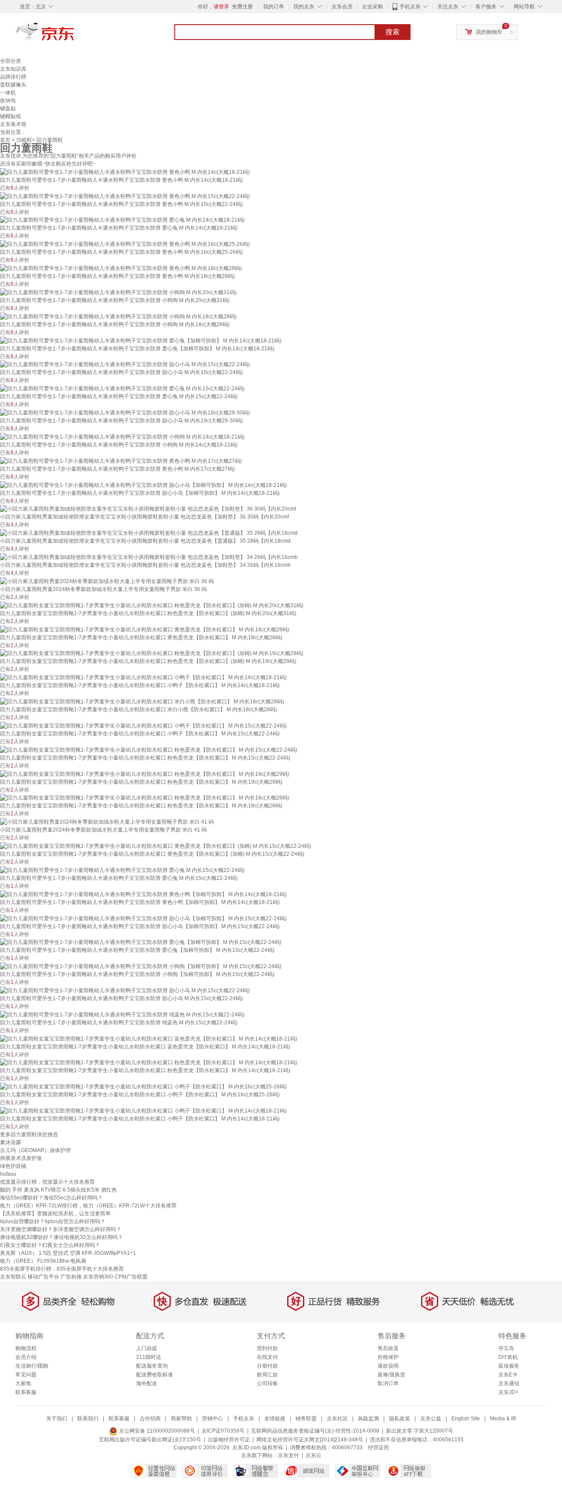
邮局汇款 (267, 1375)
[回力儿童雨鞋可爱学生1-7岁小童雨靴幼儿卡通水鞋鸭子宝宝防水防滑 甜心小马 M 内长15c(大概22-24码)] (125, 364)
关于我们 (56, 1418)
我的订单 (273, 7)
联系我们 (87, 1418)
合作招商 (150, 1418)
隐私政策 (399, 1418)
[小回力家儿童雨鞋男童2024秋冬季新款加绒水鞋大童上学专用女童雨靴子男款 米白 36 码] (107, 581)
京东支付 (288, 1455)
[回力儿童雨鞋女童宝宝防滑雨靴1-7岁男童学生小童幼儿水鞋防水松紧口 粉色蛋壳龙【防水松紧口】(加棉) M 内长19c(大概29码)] (151, 653)
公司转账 (267, 1383)
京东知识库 (13, 69)
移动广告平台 (43, 1277)
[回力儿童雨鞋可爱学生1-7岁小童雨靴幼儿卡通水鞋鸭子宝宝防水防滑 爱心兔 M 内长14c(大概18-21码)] (122, 220)
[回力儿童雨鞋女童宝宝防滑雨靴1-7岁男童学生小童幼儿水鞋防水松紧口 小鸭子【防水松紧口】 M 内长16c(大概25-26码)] (143, 1086)
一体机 (8, 93)
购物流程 (25, 1348)
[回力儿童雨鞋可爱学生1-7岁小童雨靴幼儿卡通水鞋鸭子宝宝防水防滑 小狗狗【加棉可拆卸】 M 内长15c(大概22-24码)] (140, 966)
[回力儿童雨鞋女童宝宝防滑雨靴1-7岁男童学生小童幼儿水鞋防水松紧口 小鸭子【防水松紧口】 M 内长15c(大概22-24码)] (143, 725)
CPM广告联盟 (131, 1277)
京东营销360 (98, 1277)
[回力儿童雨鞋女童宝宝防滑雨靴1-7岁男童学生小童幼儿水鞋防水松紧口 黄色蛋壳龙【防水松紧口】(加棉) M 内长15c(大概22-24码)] (155, 846)
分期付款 (267, 1366)
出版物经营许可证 (229, 1440)
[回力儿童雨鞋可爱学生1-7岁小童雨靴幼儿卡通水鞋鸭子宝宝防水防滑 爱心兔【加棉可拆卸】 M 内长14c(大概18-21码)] (140, 340)
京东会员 (342, 7)
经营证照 (378, 1447)
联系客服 (25, 1392)
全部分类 (10, 61)
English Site (465, 1418)
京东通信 (508, 1383)
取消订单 (388, 1383)
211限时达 (148, 1357)
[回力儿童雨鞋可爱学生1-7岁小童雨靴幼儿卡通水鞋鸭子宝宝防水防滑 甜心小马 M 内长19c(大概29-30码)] (125, 412)
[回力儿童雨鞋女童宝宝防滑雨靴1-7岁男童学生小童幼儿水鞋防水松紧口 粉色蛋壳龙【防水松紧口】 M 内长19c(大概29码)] (144, 774)
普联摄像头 (13, 85)
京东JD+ (508, 1392)
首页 (5, 140)
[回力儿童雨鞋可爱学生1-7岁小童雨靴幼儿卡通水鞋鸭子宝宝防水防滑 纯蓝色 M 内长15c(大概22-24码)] (122, 1014)
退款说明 (388, 1366)
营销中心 (212, 1418)
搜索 (392, 32)
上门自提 (146, 1348)
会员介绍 (25, 1357)
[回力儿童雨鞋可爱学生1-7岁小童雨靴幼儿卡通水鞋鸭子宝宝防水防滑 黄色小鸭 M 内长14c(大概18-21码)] (125, 172)
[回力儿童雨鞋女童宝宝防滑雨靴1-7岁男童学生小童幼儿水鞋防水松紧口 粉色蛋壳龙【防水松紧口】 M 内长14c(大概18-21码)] (148, 1062)
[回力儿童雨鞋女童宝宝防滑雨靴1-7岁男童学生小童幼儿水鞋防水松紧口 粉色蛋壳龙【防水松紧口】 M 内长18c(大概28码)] (144, 798)
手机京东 (410, 7)
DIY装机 (508, 1357)
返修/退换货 (391, 1375)
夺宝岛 (506, 1348)
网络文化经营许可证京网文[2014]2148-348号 (309, 1440)
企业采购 (372, 7)
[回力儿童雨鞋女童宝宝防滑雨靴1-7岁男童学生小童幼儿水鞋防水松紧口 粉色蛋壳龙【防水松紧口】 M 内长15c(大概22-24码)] (148, 749)
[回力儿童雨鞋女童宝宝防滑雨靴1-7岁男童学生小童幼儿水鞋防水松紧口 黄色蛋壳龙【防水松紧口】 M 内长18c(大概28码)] (144, 629)
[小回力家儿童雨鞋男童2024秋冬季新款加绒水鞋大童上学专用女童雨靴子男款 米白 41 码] (107, 821)
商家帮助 (181, 1418)
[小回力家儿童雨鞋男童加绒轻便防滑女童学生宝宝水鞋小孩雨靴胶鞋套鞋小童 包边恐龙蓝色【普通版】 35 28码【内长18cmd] (149, 532)
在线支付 (267, 1357)
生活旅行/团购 (31, 1366)
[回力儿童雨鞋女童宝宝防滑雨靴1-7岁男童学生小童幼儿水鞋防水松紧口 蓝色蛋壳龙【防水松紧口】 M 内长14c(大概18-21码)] (148, 1038)
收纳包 (8, 100)
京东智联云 (13, 1277)
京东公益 (430, 1418)
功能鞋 (24, 140)
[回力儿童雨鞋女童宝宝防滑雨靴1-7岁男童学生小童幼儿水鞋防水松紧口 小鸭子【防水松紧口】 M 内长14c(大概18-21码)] (143, 677)
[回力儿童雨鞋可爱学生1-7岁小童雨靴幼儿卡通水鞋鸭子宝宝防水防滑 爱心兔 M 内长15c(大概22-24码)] (122, 388)
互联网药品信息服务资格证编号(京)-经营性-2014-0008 (315, 1431)
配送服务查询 (152, 1366)
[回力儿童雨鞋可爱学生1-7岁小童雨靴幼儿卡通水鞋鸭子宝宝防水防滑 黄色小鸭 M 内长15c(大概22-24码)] (125, 196)
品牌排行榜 (13, 77)
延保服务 (508, 1366)
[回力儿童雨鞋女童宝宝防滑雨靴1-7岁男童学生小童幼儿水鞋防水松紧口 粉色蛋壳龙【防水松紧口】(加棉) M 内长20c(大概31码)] (151, 605)
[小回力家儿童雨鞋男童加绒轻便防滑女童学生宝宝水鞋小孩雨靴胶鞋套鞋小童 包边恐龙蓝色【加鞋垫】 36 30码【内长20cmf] (148, 509)
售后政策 (388, 1348)
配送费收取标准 (154, 1375)
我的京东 (303, 7)
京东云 (313, 1455)
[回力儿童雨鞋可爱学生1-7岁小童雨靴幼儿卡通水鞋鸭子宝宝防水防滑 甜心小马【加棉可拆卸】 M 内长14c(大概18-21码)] (143, 485)
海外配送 (146, 1383)
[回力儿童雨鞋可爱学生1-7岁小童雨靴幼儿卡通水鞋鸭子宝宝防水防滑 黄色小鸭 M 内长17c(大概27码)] (121, 460)
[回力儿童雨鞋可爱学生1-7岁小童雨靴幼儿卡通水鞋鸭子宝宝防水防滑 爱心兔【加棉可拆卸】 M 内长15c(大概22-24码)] (140, 942)
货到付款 (267, 1348)
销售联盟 (306, 1418)
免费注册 (242, 7)
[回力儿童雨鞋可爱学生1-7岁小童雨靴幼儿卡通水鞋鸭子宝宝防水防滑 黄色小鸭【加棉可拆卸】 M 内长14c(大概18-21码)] (143, 894)
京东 (74, 35)
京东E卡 (508, 1375)
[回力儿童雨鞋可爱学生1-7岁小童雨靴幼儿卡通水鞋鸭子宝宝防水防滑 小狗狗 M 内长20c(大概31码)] (118, 292)
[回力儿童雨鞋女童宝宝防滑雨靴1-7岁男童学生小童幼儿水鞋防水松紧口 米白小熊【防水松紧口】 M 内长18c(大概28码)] (142, 701)
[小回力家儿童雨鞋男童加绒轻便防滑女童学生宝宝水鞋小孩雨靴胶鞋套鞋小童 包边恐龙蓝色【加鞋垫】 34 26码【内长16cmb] (149, 557)
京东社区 (337, 1418)
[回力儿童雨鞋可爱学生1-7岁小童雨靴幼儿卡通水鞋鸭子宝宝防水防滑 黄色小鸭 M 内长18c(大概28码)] (121, 268)
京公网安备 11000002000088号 (156, 1431)
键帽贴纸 (10, 116)
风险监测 (368, 1418)
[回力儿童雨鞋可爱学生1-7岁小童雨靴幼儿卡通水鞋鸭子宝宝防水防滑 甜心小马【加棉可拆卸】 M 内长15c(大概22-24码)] (143, 918)
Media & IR (503, 1418)
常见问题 (25, 1375)
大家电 (23, 1383)
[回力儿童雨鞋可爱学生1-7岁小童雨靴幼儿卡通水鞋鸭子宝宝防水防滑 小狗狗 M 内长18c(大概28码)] (118, 316)
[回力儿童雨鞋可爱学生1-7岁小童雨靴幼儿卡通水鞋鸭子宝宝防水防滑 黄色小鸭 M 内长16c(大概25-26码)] (125, 244)
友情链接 (274, 1418)
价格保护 (388, 1357)
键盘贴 (8, 108)
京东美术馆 (13, 124)
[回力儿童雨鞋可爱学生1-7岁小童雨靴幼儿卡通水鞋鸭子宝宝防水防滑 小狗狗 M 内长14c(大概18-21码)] (122, 436)
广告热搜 (71, 1277)
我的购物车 (489, 32)
